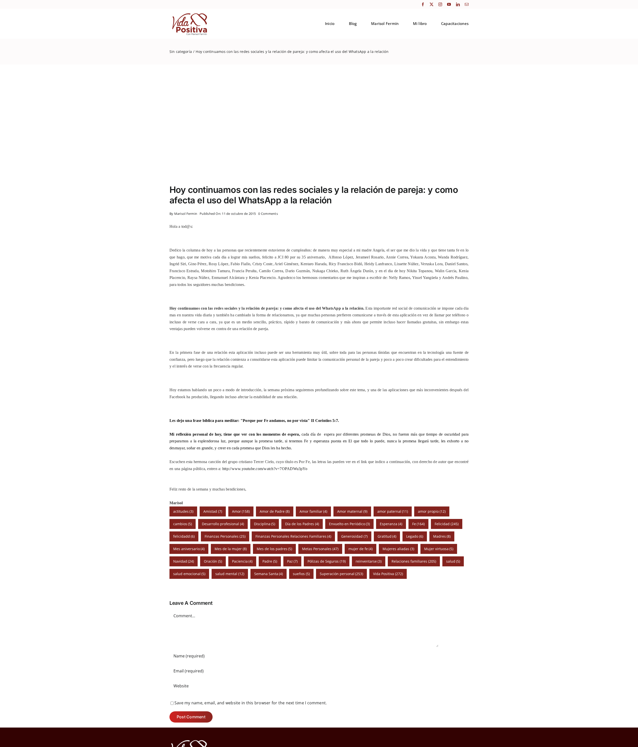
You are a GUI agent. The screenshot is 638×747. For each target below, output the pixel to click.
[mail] (467, 4)
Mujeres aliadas (398, 548)
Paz (292, 561)
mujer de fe (360, 548)
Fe (418, 523)
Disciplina (264, 523)
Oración (213, 561)
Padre (269, 561)
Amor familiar (313, 511)
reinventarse (369, 561)
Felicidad (447, 523)
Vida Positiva (388, 573)
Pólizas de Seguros (327, 561)
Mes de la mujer (231, 548)
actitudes (183, 511)
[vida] (189, 739)
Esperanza (391, 523)
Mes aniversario (189, 548)
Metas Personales (320, 548)
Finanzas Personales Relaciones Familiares (293, 536)
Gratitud (387, 536)
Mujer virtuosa (439, 548)
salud (453, 561)
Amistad (212, 511)
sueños (301, 573)
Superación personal (341, 573)
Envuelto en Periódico (349, 523)
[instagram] (440, 4)
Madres (442, 536)
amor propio (432, 511)
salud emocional (189, 573)
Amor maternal (352, 511)
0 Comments (268, 213)
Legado (414, 536)
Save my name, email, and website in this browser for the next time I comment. (250, 703)
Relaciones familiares (414, 561)
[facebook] (423, 4)
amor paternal (392, 511)
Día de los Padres (302, 523)
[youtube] (449, 4)
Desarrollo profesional (223, 523)
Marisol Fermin (185, 213)
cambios (182, 523)
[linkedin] (458, 4)
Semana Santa (268, 573)
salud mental (229, 573)
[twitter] (431, 4)
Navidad (183, 561)
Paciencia (242, 561)
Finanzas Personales (225, 536)
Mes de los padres (274, 548)
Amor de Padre (275, 511)
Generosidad (354, 536)
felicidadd (184, 536)
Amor (241, 511)
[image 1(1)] (189, 13)
